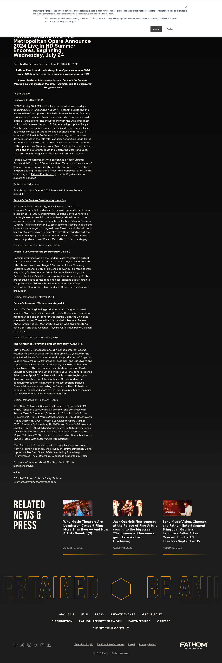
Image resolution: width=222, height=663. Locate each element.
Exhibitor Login (83, 644)
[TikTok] (36, 645)
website (85, 167)
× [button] (186, 6)
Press (99, 614)
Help (84, 614)
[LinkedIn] (49, 645)
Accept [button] (156, 29)
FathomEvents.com (42, 174)
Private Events (123, 614)
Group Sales (152, 614)
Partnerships (139, 621)
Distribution (62, 621)
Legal (131, 644)
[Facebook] (15, 645)
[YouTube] (42, 645)
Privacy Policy (147, 644)
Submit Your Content (111, 628)
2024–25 (30, 406)
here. (36, 184)
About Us (66, 614)
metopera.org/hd (23, 465)
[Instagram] (29, 645)
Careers (163, 621)
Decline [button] (170, 29)
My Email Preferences (110, 644)
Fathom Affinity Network (100, 621)
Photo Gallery (21, 93)
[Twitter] (22, 645)
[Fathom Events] (194, 645)
